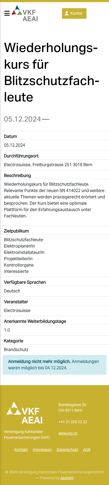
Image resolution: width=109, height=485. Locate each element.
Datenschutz (67, 449)
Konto (75, 13)
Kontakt (21, 449)
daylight (67, 477)
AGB (86, 449)
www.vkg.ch (68, 433)
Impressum (42, 449)
